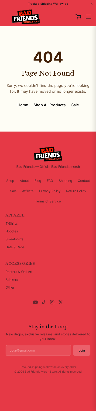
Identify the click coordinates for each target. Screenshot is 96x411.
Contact (84, 181)
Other (10, 287)
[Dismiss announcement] (91, 3)
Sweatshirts (14, 239)
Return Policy (76, 191)
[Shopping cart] (78, 17)
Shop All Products (50, 105)
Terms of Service (48, 201)
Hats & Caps (15, 247)
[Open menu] (88, 17)
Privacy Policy (50, 191)
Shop (10, 181)
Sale (75, 105)
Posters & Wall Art (19, 272)
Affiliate (28, 191)
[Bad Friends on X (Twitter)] (60, 302)
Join (82, 350)
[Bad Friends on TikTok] (43, 302)
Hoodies (12, 231)
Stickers (12, 280)
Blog (37, 181)
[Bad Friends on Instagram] (52, 302)
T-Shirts (11, 223)
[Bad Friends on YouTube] (35, 302)
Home (22, 105)
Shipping (65, 181)
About (24, 181)
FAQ (50, 181)
